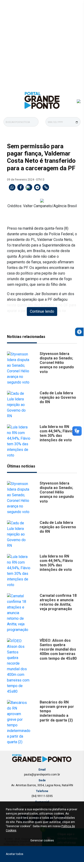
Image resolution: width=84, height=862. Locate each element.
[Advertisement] (42, 44)
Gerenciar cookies (42, 840)
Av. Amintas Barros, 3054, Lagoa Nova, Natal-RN (42, 785)
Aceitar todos (14, 854)
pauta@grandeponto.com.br (42, 774)
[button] (79, 332)
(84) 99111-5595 (42, 796)
